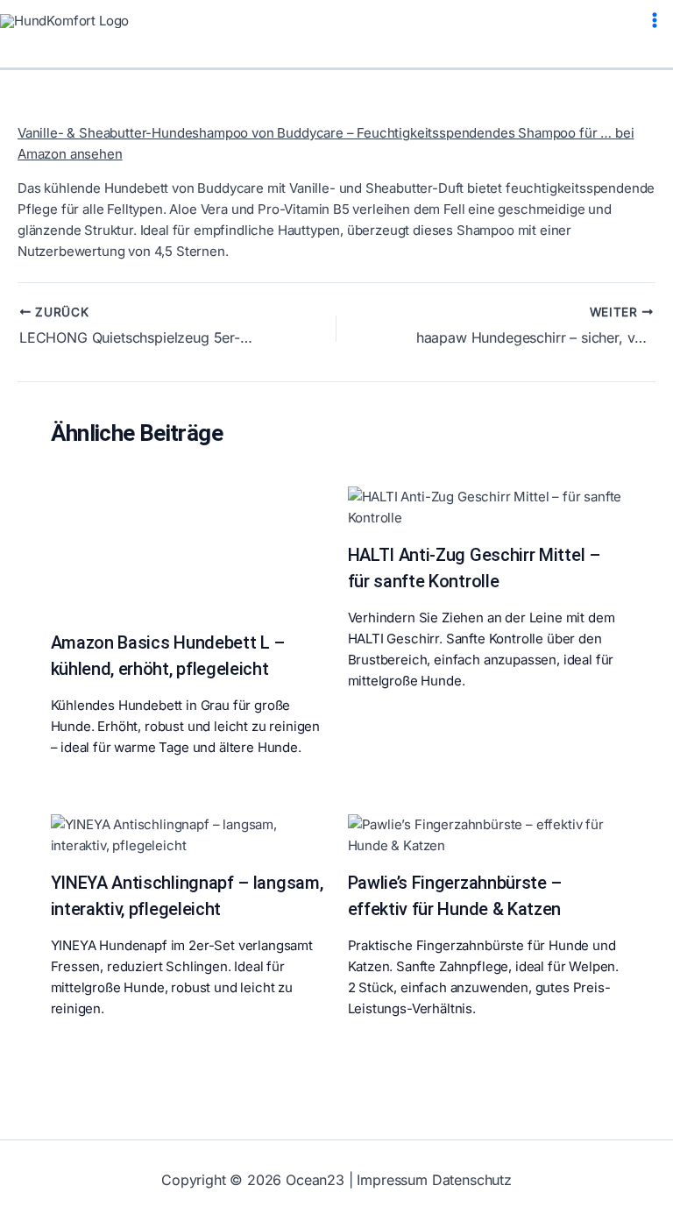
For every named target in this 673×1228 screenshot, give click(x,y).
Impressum (392, 1180)
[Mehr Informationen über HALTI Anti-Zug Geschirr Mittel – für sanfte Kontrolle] (485, 506)
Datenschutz (472, 1180)
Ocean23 (315, 1180)
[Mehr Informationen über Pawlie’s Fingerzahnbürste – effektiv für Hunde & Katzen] (485, 834)
